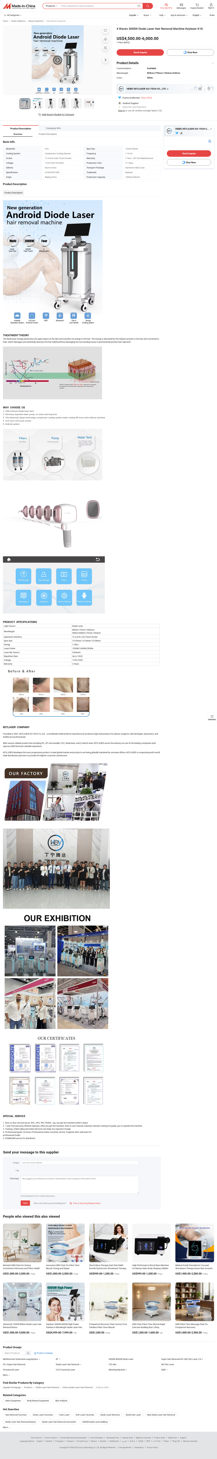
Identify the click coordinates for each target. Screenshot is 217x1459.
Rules (212, 15)
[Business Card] (209, 140)
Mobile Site (172, 1437)
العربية (124, 1441)
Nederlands (114, 1441)
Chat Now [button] (192, 52)
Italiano (94, 1441)
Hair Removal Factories (16, 1414)
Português (59, 1441)
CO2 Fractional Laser (65, 1369)
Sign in (211, 7)
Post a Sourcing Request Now (85, 1203)
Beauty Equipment (36, 21)
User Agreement (125, 1447)
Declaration (139, 1447)
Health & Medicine (18, 21)
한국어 (132, 1441)
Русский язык (82, 1441)
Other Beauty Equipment (56, 21)
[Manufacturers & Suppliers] (19, 6)
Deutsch (103, 1441)
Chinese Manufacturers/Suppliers (73, 1437)
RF (57, 1359)
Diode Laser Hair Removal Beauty (20, 1421)
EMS (163, 1369)
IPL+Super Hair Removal (14, 1364)
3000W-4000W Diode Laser (120, 1359)
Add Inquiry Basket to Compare (58, 114)
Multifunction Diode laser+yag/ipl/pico (20, 1359)
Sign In (121, 110)
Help (161, 15)
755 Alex (112, 1364)
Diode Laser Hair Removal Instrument (59, 1421)
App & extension (178, 15)
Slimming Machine (116, 1369)
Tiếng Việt (176, 1441)
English (40, 1441)
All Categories (13, 15)
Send (25, 1203)
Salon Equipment (13, 1400)
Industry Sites (127, 1437)
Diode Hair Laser (133, 1414)
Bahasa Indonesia (190, 1441)
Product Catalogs (44, 1353)
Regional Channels (143, 1437)
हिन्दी (148, 1441)
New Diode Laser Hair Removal (161, 1414)
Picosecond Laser (11, 1369)
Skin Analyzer (61, 1400)
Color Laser (64, 1414)
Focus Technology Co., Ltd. (89, 1447)
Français (70, 1441)
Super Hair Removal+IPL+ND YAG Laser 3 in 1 (182, 1359)
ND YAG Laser (167, 1364)
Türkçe (166, 1441)
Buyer (146, 15)
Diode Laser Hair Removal (67, 1364)
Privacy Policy (152, 1447)
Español (49, 1441)
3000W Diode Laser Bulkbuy (95, 1421)
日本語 (140, 1441)
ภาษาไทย (156, 1441)
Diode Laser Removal (110, 1414)
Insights (183, 1437)
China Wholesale (96, 1437)
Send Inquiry (140, 52)
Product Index (159, 1437)
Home (5, 21)
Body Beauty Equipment (38, 1400)
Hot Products (36, 1437)
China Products (51, 1437)
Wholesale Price (112, 1437)
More (5, 1427)
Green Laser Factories (43, 1414)
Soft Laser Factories (85, 1414)
